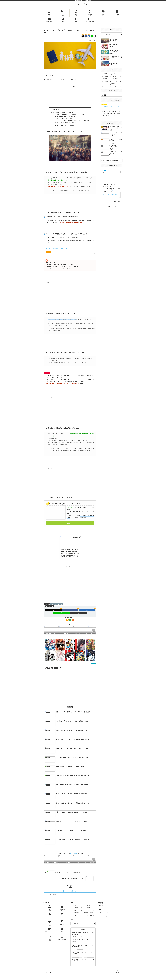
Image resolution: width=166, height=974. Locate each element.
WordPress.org (103, 916)
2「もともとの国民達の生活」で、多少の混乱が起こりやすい (67, 116)
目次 (54, 110)
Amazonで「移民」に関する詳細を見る (56, 248)
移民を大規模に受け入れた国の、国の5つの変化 (64, 112)
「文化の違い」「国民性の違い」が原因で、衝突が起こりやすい (68, 118)
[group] (51, 630)
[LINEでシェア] (92, 36)
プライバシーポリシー (118, 970)
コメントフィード (103, 912)
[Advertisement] (70, 97)
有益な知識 (48, 604)
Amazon (48, 251)
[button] (95, 36)
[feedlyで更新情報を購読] (70, 620)
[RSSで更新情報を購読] (73, 620)
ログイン (101, 906)
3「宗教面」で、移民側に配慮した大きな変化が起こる (65, 122)
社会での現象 (60, 604)
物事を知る (54, 604)
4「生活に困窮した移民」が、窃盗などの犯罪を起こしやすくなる (68, 124)
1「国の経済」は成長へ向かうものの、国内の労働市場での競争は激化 (69, 114)
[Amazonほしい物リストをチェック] (67, 620)
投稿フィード (102, 909)
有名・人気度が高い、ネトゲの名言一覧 (81, 939)
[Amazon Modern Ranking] (93, 662)
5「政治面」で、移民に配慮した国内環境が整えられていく (66, 125)
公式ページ (70, 523)
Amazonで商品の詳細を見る (110, 195)
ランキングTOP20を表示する (110, 160)
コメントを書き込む (71, 891)
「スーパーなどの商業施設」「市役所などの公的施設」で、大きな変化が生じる (72, 120)
